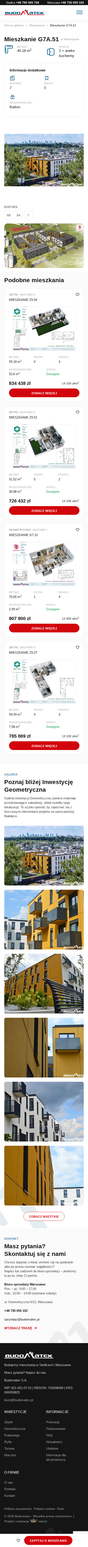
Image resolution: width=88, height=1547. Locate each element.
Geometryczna (14, 1428)
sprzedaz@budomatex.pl (21, 1319)
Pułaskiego (12, 1435)
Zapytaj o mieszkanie (48, 1540)
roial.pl (42, 1521)
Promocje (53, 1422)
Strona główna (14, 25)
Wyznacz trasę (18, 1328)
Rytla (8, 1442)
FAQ (49, 1435)
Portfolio (10, 1489)
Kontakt (9, 1495)
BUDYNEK (11, 207)
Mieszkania (36, 25)
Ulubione (52, 1448)
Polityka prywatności (18, 1508)
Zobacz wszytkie (44, 1216)
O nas (8, 1482)
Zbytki (8, 1422)
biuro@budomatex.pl (18, 1400)
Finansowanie (55, 1428)
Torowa (9, 1448)
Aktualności (54, 1442)
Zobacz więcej (44, 393)
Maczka (10, 1455)
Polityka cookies (44, 1508)
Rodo (60, 1508)
